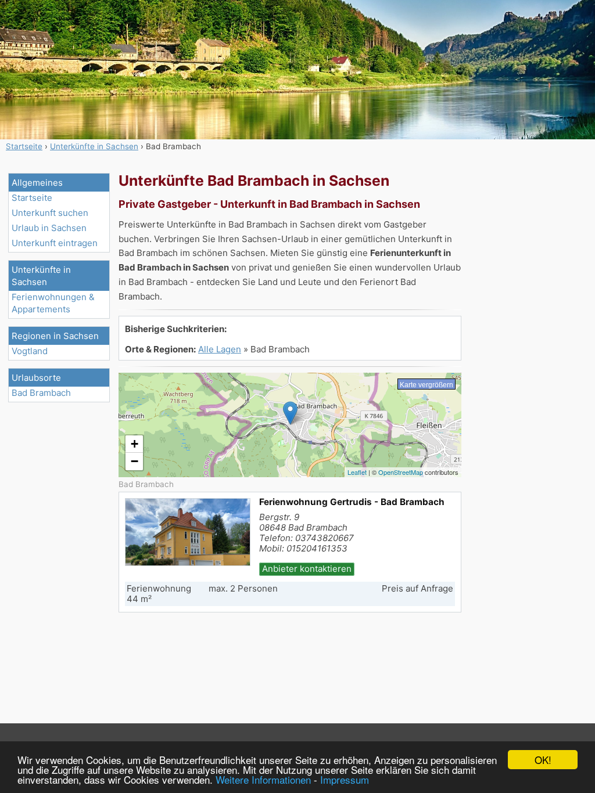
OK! (543, 759)
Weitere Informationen (263, 779)
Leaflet (357, 472)
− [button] (134, 461)
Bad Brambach (41, 392)
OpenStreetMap (400, 472)
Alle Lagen (219, 349)
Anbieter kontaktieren (307, 568)
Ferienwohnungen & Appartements (53, 303)
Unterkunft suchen (50, 212)
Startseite (32, 197)
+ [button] (134, 444)
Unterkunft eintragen (55, 242)
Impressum (344, 779)
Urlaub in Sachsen (49, 227)
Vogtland (30, 350)
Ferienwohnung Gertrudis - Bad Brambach (352, 501)
